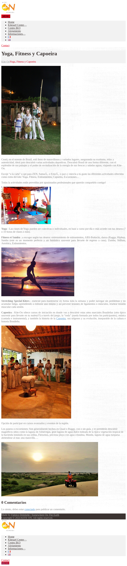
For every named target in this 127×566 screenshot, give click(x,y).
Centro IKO (14, 28)
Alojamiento (14, 31)
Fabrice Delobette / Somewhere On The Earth (35, 514)
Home (11, 22)
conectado (29, 509)
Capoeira (61, 318)
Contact (5, 45)
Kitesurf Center (16, 25)
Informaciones (15, 34)
